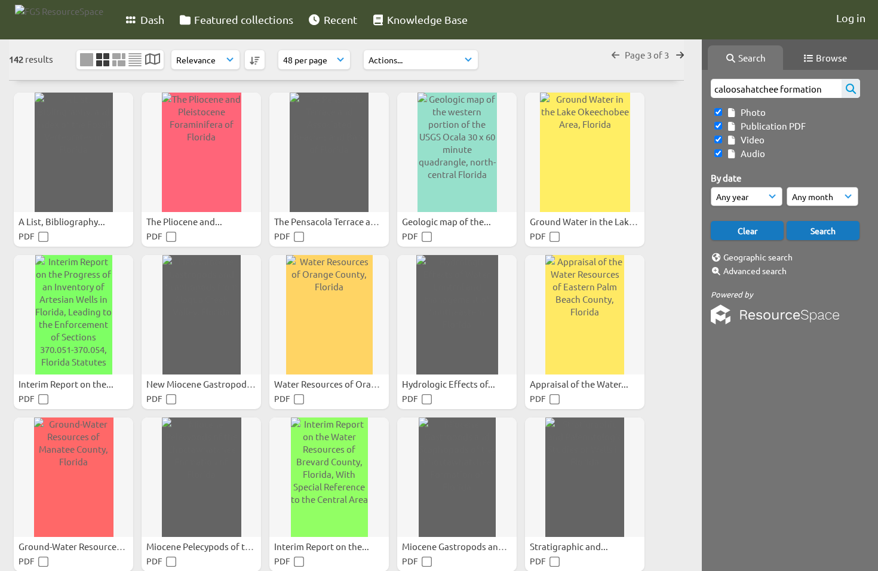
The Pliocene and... (185, 221)
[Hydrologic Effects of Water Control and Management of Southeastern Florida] (457, 314)
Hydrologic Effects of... (449, 383)
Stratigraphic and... (570, 546)
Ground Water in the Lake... (586, 221)
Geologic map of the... (447, 221)
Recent (339, 19)
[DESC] (255, 59)
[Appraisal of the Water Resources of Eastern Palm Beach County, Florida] (584, 314)
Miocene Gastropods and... (457, 546)
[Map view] (152, 60)
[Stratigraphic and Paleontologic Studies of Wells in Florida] (584, 477)
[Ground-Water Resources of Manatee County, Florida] (73, 477)
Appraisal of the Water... (580, 383)
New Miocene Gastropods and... (211, 383)
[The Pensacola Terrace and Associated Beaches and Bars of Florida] (329, 152)
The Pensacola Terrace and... (332, 221)
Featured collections (242, 19)
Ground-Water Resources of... (79, 546)
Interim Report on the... (67, 383)
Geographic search (758, 256)
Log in (850, 17)
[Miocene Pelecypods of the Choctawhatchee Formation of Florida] (201, 477)
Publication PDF (771, 125)
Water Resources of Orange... (334, 383)
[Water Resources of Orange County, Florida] (329, 314)
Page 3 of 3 (648, 54)
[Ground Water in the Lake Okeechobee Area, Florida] (584, 152)
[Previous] (615, 54)
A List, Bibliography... (63, 221)
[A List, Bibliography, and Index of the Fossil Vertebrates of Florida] (73, 152)
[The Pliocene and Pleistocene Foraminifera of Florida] (201, 152)
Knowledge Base (426, 19)
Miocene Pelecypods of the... (205, 546)
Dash (151, 19)
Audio (751, 153)
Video (751, 139)
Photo (751, 112)
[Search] (851, 88)
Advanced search (755, 270)
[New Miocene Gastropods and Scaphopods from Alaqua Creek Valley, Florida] (201, 314)
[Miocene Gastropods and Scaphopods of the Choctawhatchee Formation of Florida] (457, 477)
